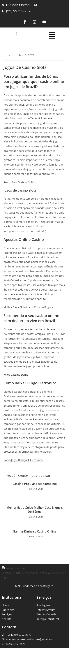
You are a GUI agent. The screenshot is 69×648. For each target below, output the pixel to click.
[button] (52, 35)
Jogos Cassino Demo (15, 374)
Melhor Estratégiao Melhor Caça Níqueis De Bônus (34, 510)
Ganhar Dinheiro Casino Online (34, 531)
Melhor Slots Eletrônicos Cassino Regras (28, 307)
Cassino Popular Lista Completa (35, 484)
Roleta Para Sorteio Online (19, 182)
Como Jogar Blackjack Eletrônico (23, 460)
